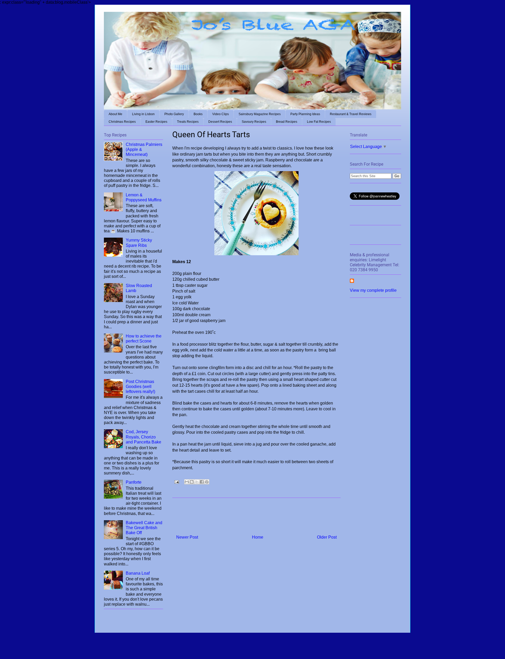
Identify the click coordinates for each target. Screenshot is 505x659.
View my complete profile (373, 290)
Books (198, 114)
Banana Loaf (138, 573)
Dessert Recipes (220, 122)
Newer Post (187, 537)
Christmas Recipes (122, 122)
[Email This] (186, 481)
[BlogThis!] (191, 481)
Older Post (327, 537)
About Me (115, 114)
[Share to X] (196, 481)
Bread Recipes (286, 122)
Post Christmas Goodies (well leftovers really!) (140, 386)
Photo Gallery (174, 114)
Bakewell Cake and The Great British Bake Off (144, 527)
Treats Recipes (188, 122)
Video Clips (220, 114)
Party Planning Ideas (305, 114)
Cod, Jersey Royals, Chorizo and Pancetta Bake (143, 437)
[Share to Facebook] (201, 481)
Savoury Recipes (254, 122)
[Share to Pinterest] (206, 481)
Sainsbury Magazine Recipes (260, 114)
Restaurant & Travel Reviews (350, 114)
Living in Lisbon (143, 114)
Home (257, 537)
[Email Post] (176, 481)
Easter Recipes (156, 122)
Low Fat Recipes (319, 122)
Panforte (134, 482)
